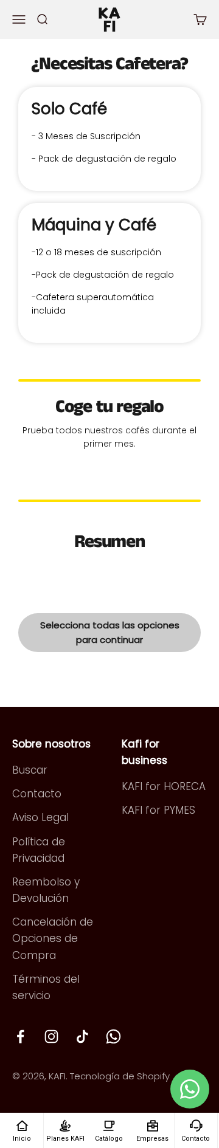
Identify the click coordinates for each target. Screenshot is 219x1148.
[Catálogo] (109, 1125)
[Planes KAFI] (65, 1125)
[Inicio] (21, 1125)
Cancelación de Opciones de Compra (52, 938)
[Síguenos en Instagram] (51, 1036)
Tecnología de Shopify (120, 1076)
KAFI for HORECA (164, 786)
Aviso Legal (40, 817)
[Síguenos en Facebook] (20, 1036)
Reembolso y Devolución (46, 890)
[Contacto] (195, 1125)
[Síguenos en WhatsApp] (113, 1036)
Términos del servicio (46, 987)
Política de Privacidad (38, 849)
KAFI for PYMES (158, 810)
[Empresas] (152, 1125)
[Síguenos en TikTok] (82, 1036)
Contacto (36, 793)
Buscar (29, 770)
